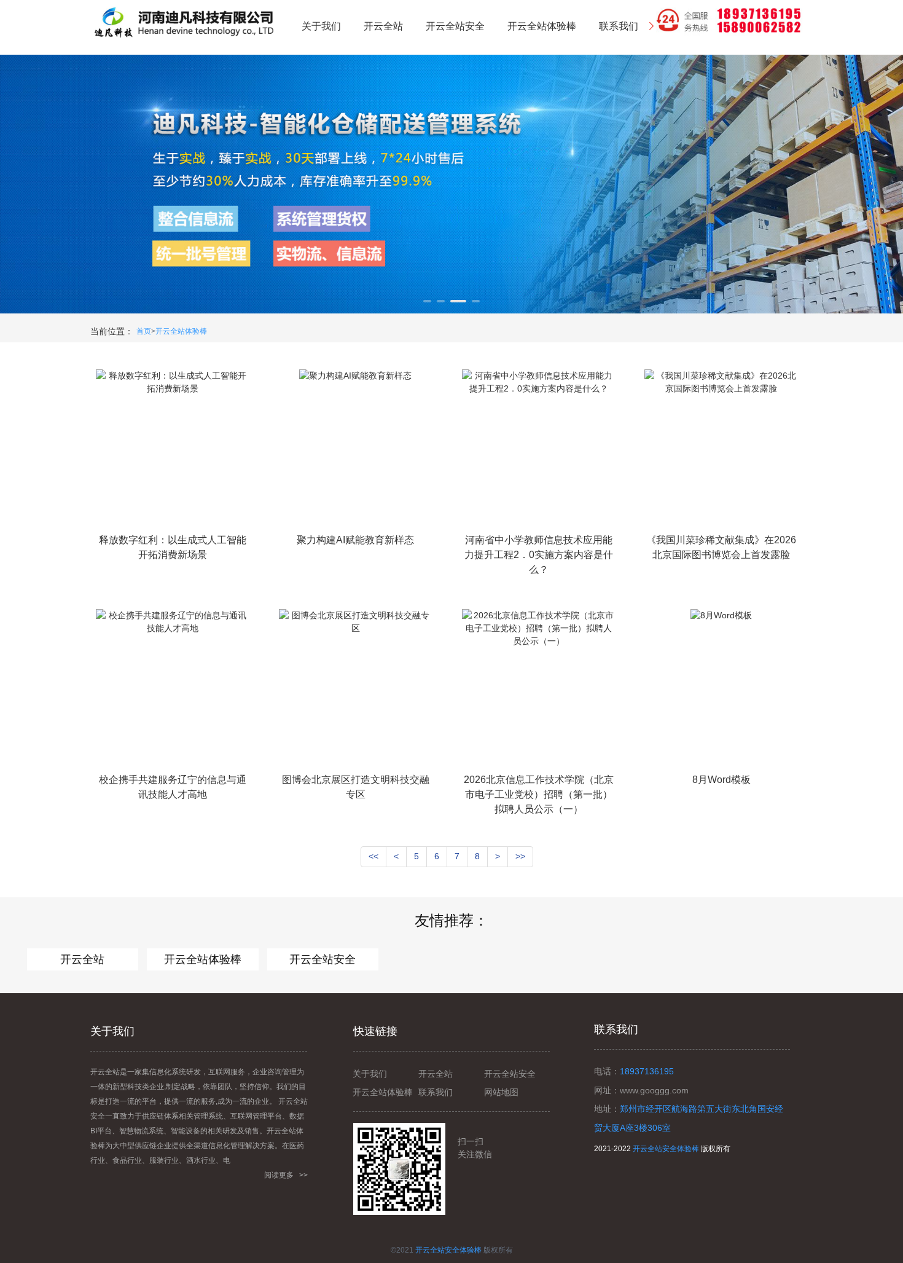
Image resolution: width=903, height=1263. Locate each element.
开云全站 (82, 959)
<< (373, 856)
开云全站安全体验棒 (666, 1148)
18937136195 (647, 1071)
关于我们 (370, 1074)
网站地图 (501, 1092)
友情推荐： (451, 920)
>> (520, 856)
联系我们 (435, 1092)
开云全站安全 (322, 959)
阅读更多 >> (286, 1175)
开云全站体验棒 (181, 331)
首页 (143, 331)
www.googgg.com (654, 1090)
